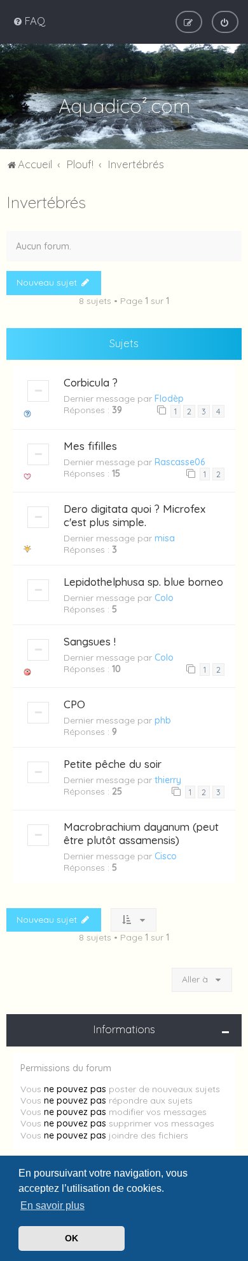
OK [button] (71, 1238)
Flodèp (169, 398)
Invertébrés (46, 202)
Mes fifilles (90, 445)
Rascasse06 (180, 462)
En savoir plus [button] (52, 1205)
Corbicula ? (91, 382)
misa (165, 538)
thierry (168, 780)
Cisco (166, 856)
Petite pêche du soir (113, 763)
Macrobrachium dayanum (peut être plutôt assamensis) (141, 833)
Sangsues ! (90, 641)
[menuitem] (29, 20)
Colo (164, 598)
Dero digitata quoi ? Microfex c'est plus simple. (134, 515)
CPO (74, 704)
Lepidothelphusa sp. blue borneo (143, 581)
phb (163, 720)
